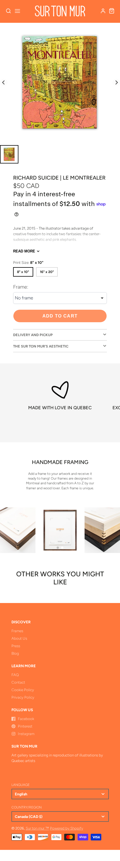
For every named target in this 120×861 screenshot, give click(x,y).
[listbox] (60, 298)
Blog (15, 653)
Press (15, 646)
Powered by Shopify (66, 828)
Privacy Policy (22, 697)
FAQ (15, 675)
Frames (17, 631)
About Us (19, 638)
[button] (58, 548)
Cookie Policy (22, 690)
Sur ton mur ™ (37, 828)
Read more (24, 251)
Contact (18, 682)
